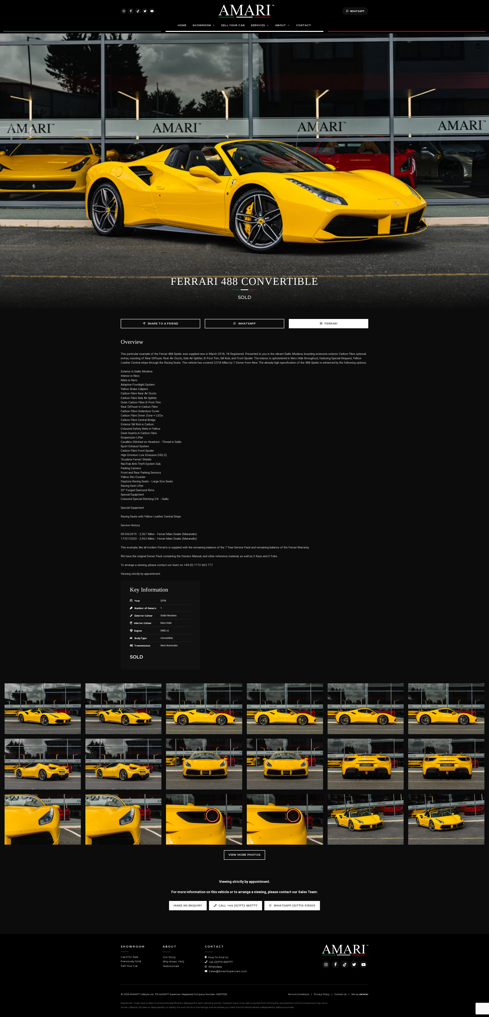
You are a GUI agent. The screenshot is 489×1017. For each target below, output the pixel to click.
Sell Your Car (129, 965)
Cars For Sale (129, 956)
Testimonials (171, 966)
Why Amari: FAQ (173, 961)
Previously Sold (131, 961)
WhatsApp (357, 11)
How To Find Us (218, 957)
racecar (363, 994)
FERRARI (330, 323)
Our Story (169, 957)
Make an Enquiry (188, 905)
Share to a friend (162, 323)
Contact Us (340, 994)
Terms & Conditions (298, 994)
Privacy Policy (322, 994)
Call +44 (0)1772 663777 (237, 905)
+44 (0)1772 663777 (220, 961)
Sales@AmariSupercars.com (227, 971)
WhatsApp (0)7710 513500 (294, 905)
